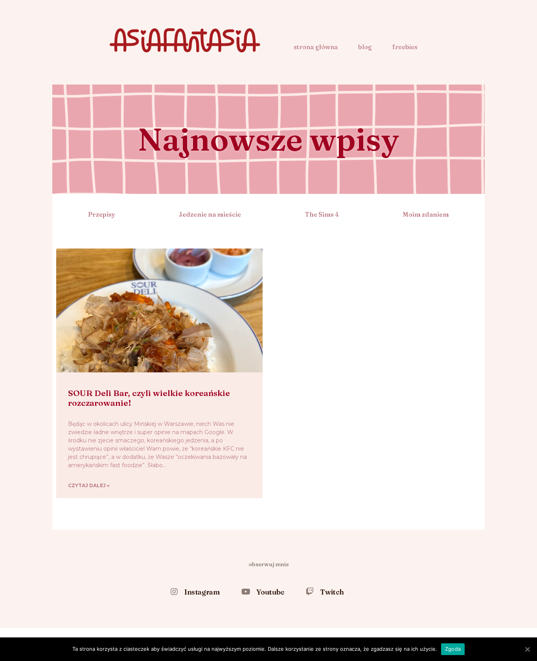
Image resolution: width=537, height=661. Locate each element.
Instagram (201, 592)
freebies (404, 47)
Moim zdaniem (426, 214)
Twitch (332, 592)
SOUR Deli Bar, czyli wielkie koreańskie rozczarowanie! (149, 398)
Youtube (270, 592)
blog (365, 47)
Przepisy (101, 214)
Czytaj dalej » (89, 485)
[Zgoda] (527, 649)
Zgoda (453, 649)
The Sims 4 (322, 214)
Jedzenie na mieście (210, 214)
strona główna (316, 47)
